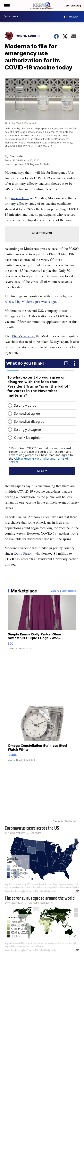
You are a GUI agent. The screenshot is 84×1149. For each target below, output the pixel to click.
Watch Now (73, 6)
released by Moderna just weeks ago (30, 301)
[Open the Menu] (6, 5)
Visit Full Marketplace (63, 591)
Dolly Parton (23, 553)
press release (20, 197)
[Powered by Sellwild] (70, 821)
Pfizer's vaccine (23, 336)
